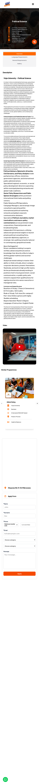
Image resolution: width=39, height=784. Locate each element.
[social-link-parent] (34, 41)
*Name (5, 504)
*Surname (6, 512)
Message (6, 551)
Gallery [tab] (19, 63)
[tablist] (19, 58)
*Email (5, 530)
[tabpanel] (19, 217)
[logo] (7, 4)
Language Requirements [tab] (19, 57)
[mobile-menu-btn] (33, 4)
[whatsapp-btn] (5, 779)
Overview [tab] (19, 54)
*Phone (5, 521)
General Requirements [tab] (19, 60)
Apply (19, 574)
